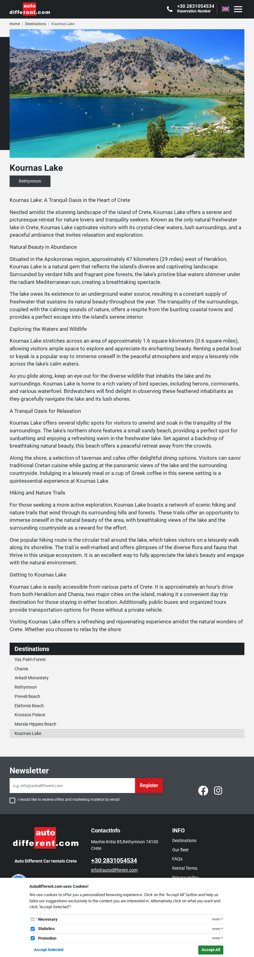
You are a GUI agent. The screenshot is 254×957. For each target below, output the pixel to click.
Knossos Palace (30, 714)
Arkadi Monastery (32, 677)
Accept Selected (48, 949)
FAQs (177, 858)
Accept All (211, 949)
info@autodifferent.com (114, 870)
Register (149, 785)
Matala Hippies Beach (35, 724)
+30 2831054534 (114, 860)
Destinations (35, 24)
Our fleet (180, 849)
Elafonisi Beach (29, 705)
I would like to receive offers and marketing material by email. (69, 799)
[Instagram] (218, 790)
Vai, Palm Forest (30, 659)
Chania (21, 668)
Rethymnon (26, 687)
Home (15, 24)
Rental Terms (184, 868)
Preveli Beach (27, 696)
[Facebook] (203, 790)
